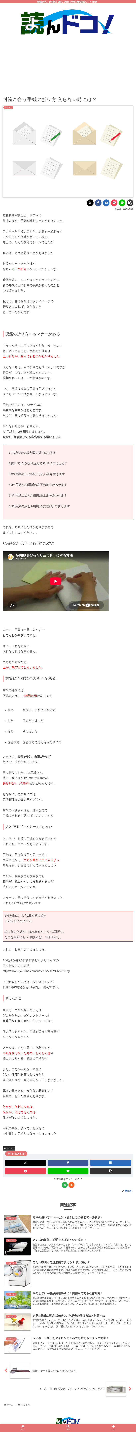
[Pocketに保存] (114, 202)
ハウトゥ (10, 1148)
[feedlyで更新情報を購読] (65, 1185)
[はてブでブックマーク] (106, 202)
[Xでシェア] (90, 202)
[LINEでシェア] (122, 202)
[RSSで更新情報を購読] (71, 1185)
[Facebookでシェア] (98, 202)
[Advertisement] (68, 64)
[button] (130, 202)
